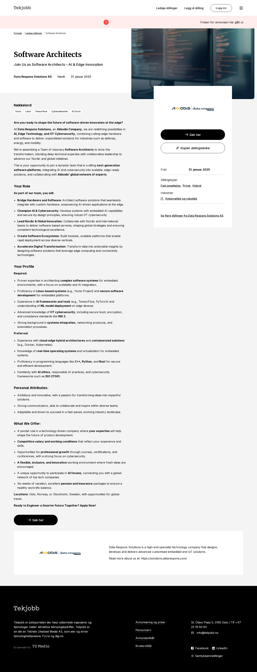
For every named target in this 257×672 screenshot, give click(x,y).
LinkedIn (221, 648)
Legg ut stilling (194, 8)
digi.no (59, 636)
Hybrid (196, 185)
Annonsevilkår (145, 638)
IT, (162, 198)
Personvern (143, 630)
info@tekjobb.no (207, 632)
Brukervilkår (143, 646)
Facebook (202, 648)
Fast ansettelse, (171, 185)
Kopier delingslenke (195, 148)
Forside (18, 33)
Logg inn (221, 7)
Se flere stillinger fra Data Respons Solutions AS (192, 215)
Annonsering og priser (150, 622)
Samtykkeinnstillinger (209, 656)
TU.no (46, 636)
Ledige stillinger (166, 8)
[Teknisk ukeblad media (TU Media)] (41, 646)
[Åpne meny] (241, 8)
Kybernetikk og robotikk (181, 198)
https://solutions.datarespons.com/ (164, 558)
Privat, (187, 185)
